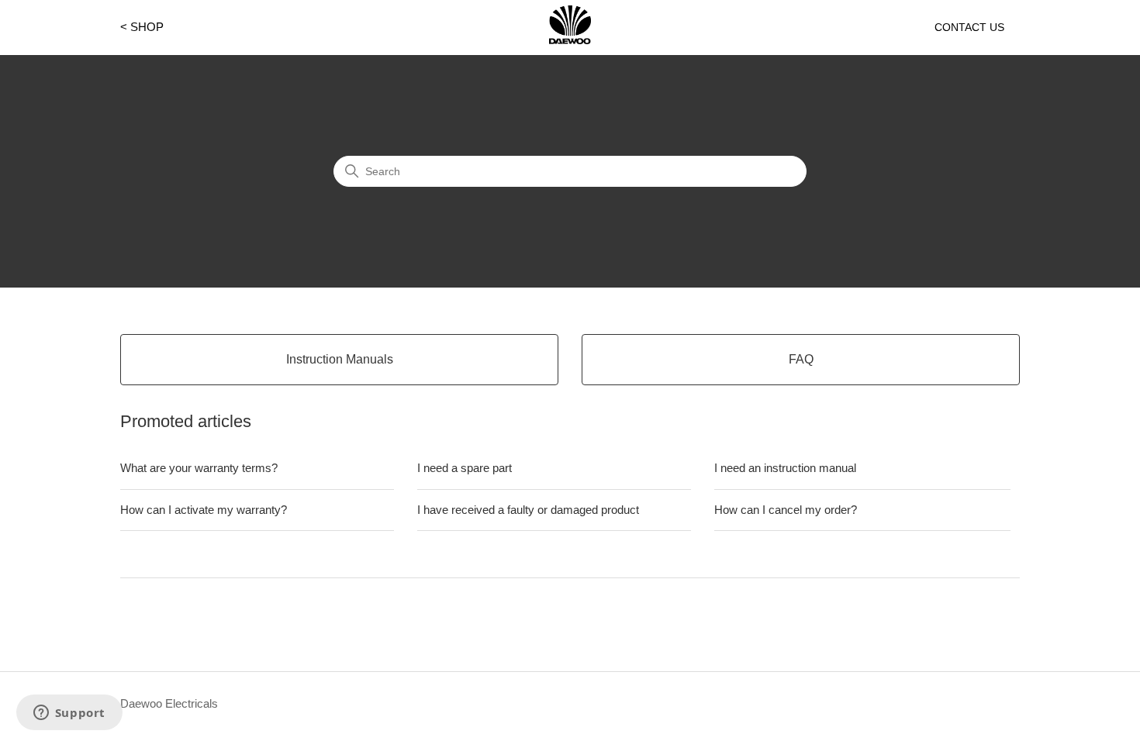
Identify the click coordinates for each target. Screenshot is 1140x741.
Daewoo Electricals (169, 703)
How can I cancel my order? (785, 509)
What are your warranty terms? (199, 467)
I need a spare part (464, 467)
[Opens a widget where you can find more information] (69, 713)
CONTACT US (969, 27)
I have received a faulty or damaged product (528, 509)
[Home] (570, 40)
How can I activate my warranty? (203, 509)
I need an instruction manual (785, 467)
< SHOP (142, 26)
